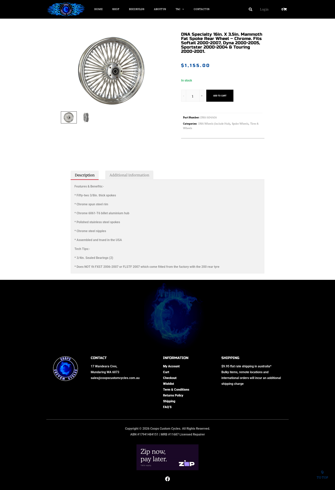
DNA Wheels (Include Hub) (214, 123)
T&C (178, 9)
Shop (115, 9)
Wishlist (168, 384)
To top (322, 477)
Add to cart (219, 95)
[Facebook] (167, 479)
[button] (250, 9)
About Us (160, 9)
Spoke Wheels (240, 123)
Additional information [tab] (129, 175)
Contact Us (201, 9)
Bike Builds (136, 9)
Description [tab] (85, 175)
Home (98, 9)
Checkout (170, 378)
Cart (166, 372)
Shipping (169, 401)
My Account (171, 366)
